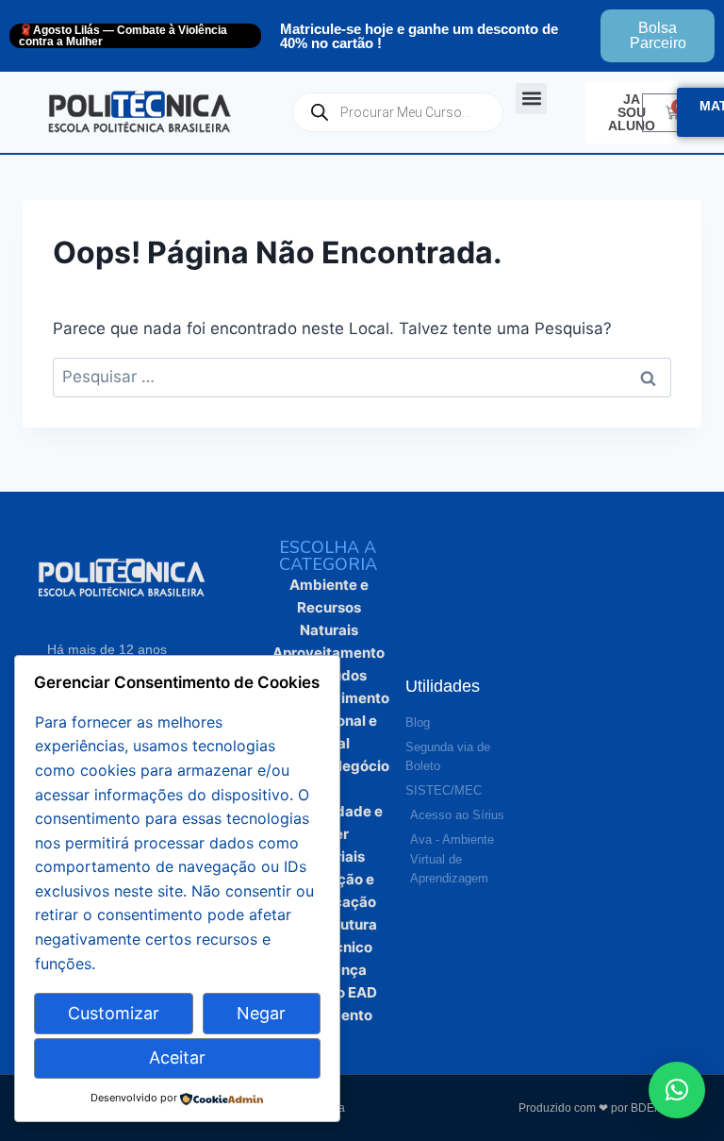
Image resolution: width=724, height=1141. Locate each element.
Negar (261, 1013)
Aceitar (177, 1057)
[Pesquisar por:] (362, 376)
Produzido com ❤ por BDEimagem (607, 1108)
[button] (531, 98)
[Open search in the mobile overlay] (397, 112)
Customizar (113, 1013)
